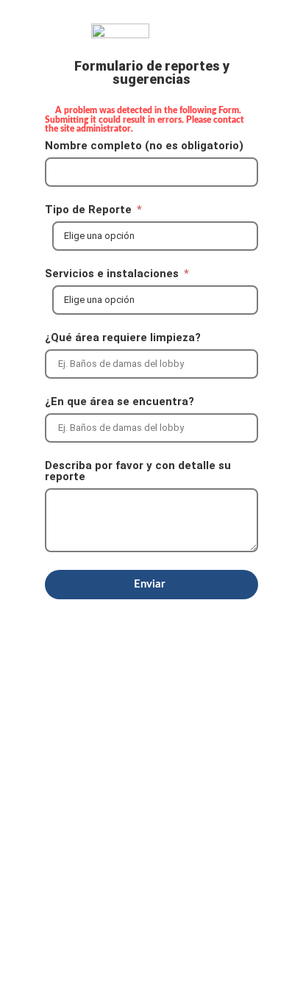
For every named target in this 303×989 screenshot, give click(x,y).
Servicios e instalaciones (113, 274)
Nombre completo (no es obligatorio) (144, 146)
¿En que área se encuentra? (119, 402)
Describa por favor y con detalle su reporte (138, 471)
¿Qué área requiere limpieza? (123, 338)
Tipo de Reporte (90, 210)
